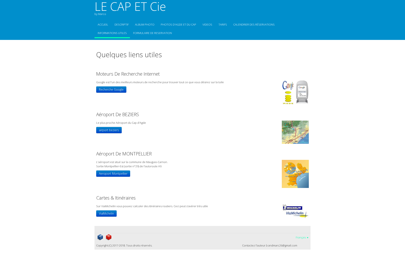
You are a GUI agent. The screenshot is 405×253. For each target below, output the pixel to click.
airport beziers (109, 130)
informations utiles (112, 33)
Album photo (144, 24)
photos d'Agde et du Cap (178, 24)
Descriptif (122, 24)
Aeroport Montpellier (113, 173)
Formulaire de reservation (152, 33)
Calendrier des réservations (254, 24)
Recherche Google (111, 89)
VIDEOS (207, 24)
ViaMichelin (106, 213)
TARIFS (223, 24)
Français (302, 237)
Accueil (103, 24)
